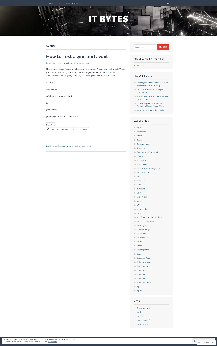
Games (139, 176)
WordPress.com (143, 324)
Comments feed (143, 320)
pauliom (68, 63)
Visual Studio (142, 266)
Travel (139, 242)
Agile (139, 127)
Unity (139, 254)
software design (144, 229)
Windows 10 (142, 270)
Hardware (141, 180)
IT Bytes (108, 19)
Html (139, 184)
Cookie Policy (52, 342)
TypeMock (141, 246)
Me (59, 3)
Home (51, 3)
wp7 (138, 286)
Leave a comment (82, 63)
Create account (143, 308)
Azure (139, 136)
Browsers (141, 148)
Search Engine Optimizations (149, 217)
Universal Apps (143, 258)
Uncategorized (143, 250)
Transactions (142, 237)
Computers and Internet (147, 152)
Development (60, 146)
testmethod (86, 146)
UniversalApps (143, 262)
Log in (139, 312)
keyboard (141, 189)
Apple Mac (141, 132)
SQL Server (141, 233)
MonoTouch (142, 197)
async (71, 146)
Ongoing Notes (72, 3)
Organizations (143, 209)
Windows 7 (141, 274)
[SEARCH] (168, 3)
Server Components (145, 221)
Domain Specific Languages (148, 168)
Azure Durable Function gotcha (150, 110)
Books (139, 140)
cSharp (51, 146)
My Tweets (138, 65)
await (76, 146)
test (80, 146)
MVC (139, 205)
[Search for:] (145, 47)
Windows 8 (141, 278)
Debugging (141, 160)
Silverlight (141, 225)
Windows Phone (144, 282)
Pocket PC (141, 213)
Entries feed (142, 316)
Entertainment (143, 172)
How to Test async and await (77, 56)
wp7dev (140, 290)
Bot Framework (143, 144)
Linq (139, 193)
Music (139, 201)
